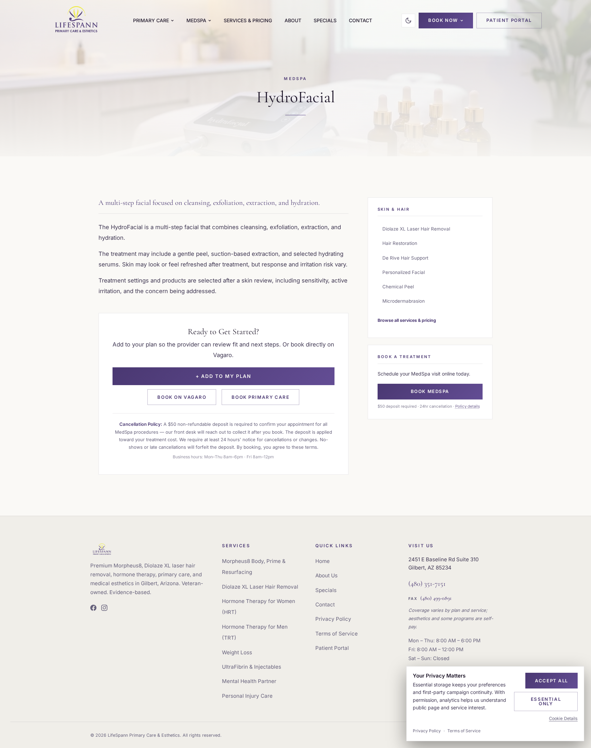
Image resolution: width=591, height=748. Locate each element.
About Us (326, 575)
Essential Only (546, 701)
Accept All (551, 680)
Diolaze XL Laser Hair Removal (416, 229)
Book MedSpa (430, 391)
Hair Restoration (399, 243)
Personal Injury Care (247, 696)
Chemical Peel (398, 286)
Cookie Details (563, 718)
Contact (360, 20)
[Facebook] (93, 608)
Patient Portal (509, 20)
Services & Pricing (248, 20)
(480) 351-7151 (427, 583)
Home (322, 561)
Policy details (467, 406)
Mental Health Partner (249, 681)
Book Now (443, 20)
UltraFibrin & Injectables (251, 667)
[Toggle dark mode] (408, 20)
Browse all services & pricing (407, 320)
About (293, 20)
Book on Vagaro (181, 397)
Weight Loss (237, 652)
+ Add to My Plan (223, 376)
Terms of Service (336, 633)
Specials (325, 20)
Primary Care (151, 20)
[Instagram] (104, 608)
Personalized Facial (403, 272)
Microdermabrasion (403, 301)
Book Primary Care (260, 397)
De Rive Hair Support (405, 258)
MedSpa (196, 20)
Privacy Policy (333, 619)
